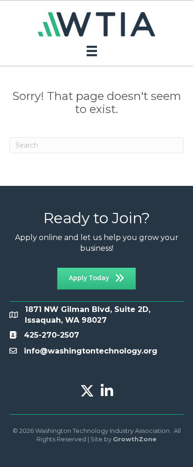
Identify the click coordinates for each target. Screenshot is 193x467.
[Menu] (92, 51)
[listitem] (51, 335)
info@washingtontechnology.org (90, 351)
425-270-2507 (51, 335)
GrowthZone (134, 439)
